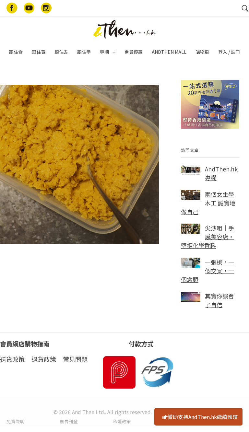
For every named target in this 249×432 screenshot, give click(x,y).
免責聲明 (15, 421)
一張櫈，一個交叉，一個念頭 (207, 271)
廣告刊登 (69, 421)
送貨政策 (12, 359)
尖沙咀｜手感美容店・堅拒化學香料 (207, 237)
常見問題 (75, 359)
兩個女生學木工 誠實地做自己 (208, 203)
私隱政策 (122, 421)
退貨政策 (43, 359)
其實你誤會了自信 (219, 300)
